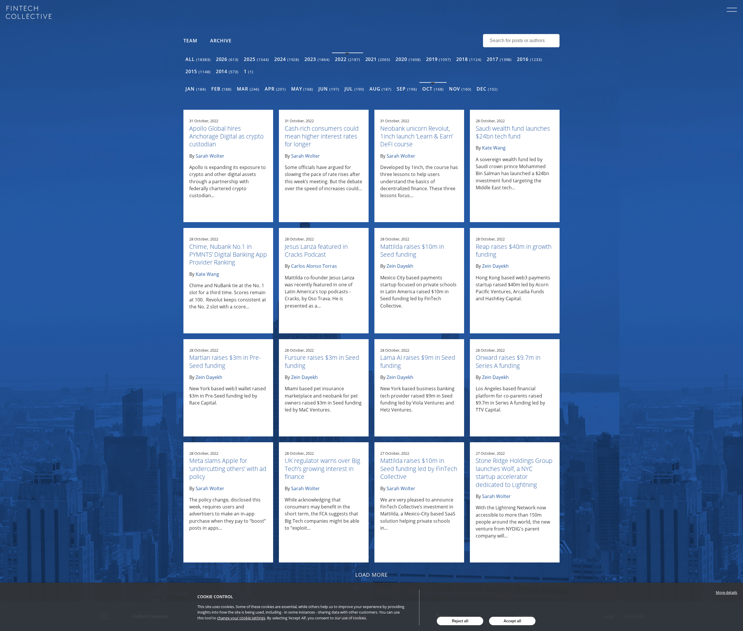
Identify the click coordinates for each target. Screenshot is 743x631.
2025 (256, 59)
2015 (198, 71)
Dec (487, 89)
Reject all (460, 621)
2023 (317, 59)
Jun (328, 89)
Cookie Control (215, 596)
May (302, 89)
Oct (433, 89)
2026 (227, 59)
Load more (371, 574)
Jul (354, 89)
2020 (408, 59)
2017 (499, 59)
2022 (347, 59)
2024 (287, 59)
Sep (407, 89)
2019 (438, 59)
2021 (378, 59)
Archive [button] (221, 40)
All (198, 59)
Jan (195, 89)
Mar (248, 89)
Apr (275, 89)
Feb (221, 89)
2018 (468, 59)
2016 (529, 59)
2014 (227, 71)
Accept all (512, 621)
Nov (460, 89)
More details (726, 592)
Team (190, 40)
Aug (380, 89)
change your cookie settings (241, 618)
